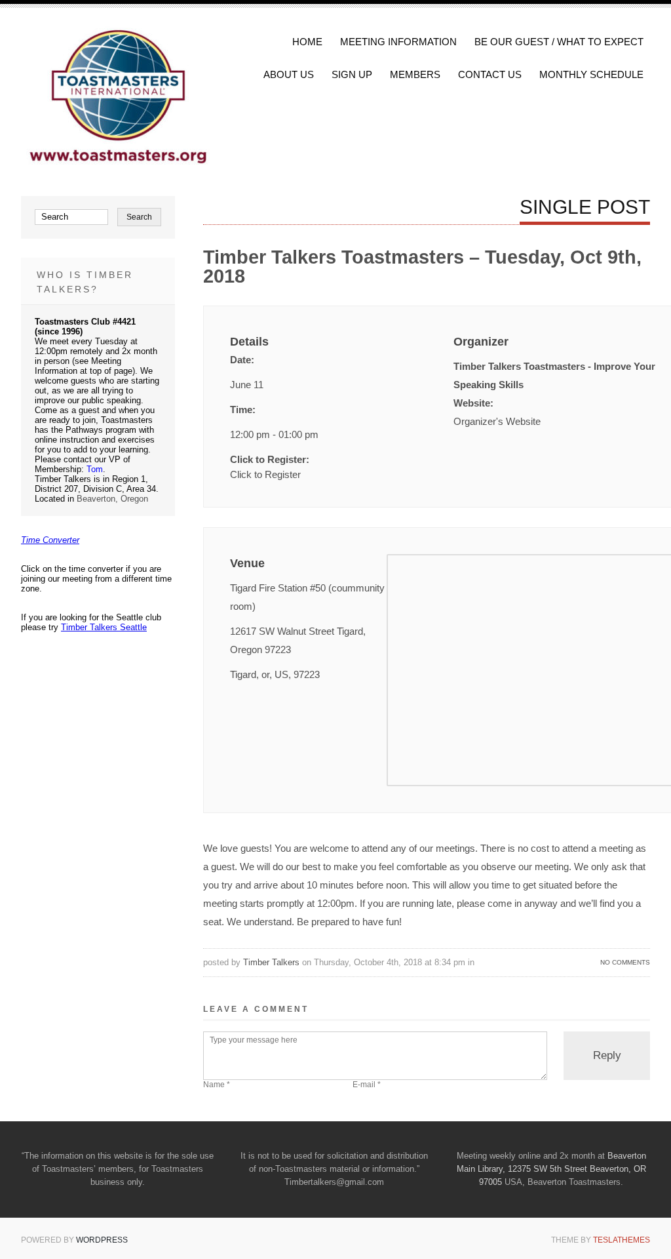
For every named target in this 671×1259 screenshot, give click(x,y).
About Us (288, 74)
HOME (307, 41)
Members (415, 74)
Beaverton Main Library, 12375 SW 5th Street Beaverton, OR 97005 (551, 1169)
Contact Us (490, 74)
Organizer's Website (497, 421)
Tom (94, 469)
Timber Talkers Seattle (104, 627)
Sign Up (352, 74)
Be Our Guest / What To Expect (558, 41)
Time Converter (50, 540)
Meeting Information (398, 41)
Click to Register (265, 474)
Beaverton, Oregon (112, 499)
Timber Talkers (271, 962)
